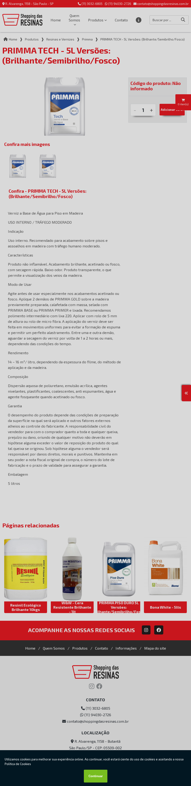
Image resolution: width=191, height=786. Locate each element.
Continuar (96, 776)
